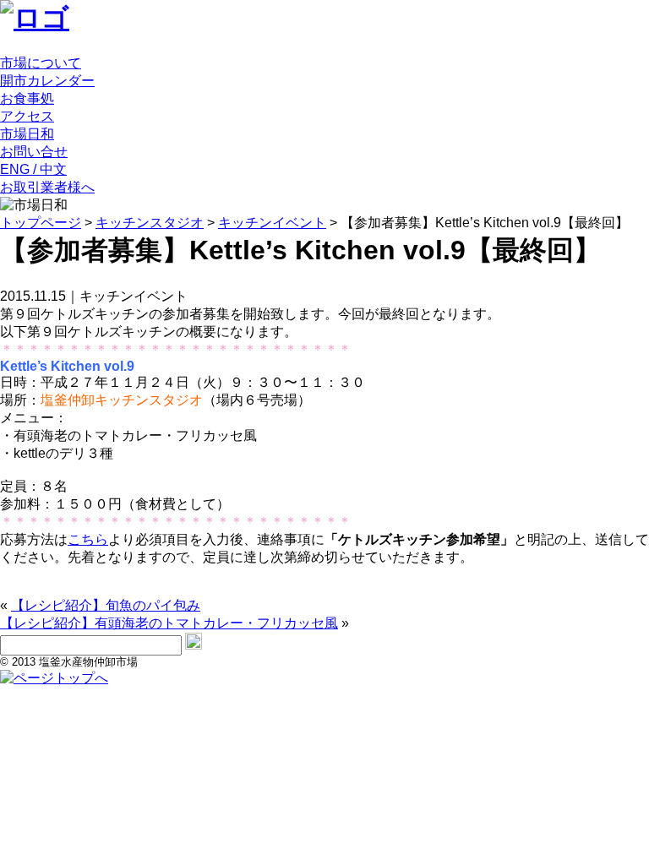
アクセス (27, 116)
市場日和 (27, 134)
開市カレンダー (47, 80)
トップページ (40, 222)
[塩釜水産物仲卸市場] (34, 18)
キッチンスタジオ (149, 222)
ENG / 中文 (33, 169)
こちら (88, 539)
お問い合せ (34, 151)
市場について (40, 63)
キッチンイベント (272, 222)
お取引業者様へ (47, 187)
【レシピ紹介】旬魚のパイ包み (105, 605)
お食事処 (27, 98)
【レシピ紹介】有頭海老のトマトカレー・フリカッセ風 (169, 623)
